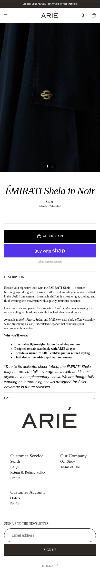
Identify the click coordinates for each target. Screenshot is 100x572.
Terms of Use (70, 467)
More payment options (50, 261)
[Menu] (6, 15)
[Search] (82, 15)
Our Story (67, 461)
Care (8, 398)
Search (15, 461)
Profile (15, 478)
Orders (15, 498)
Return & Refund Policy (28, 472)
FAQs (14, 467)
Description (14, 277)
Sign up (50, 550)
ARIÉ (54, 566)
